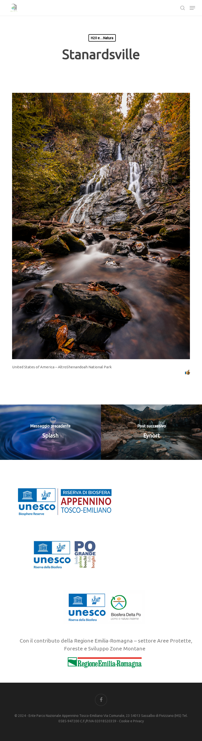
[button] (192, 7)
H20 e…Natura (102, 38)
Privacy (138, 721)
